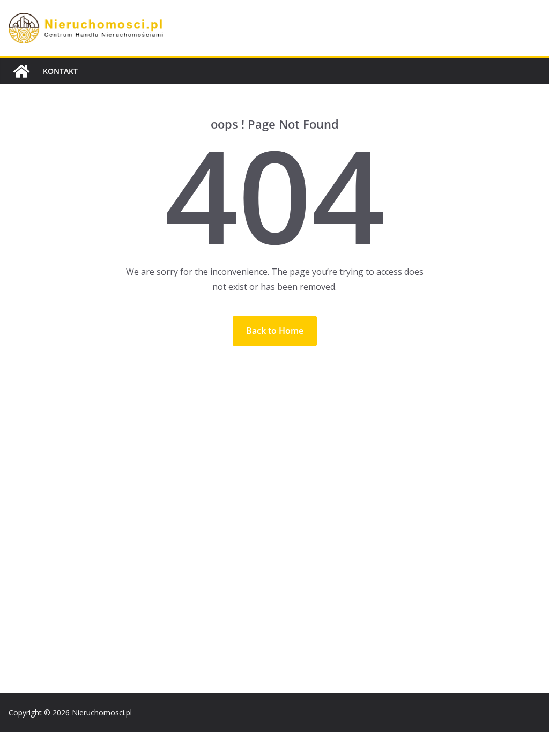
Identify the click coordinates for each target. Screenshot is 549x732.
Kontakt (60, 71)
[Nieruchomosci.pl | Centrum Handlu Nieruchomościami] (21, 71)
